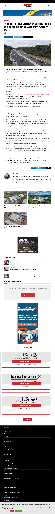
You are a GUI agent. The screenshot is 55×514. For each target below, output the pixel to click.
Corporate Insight (8, 443)
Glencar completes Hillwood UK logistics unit (14, 206)
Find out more (26, 369)
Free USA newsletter (8, 470)
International (7, 438)
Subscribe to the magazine (9, 463)
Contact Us (6, 460)
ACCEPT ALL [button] (18, 510)
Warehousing (7, 433)
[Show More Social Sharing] (34, 37)
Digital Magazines (7, 449)
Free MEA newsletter (8, 473)
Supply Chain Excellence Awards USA (12, 490)
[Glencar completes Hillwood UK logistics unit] (15, 197)
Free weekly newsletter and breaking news (13, 465)
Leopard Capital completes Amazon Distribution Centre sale (13, 227)
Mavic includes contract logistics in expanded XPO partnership (23, 269)
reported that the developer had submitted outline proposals (31, 94)
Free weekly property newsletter (11, 468)
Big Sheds (7, 20)
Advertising (6, 458)
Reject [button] (12, 510)
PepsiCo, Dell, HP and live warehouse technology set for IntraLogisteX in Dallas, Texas (29, 262)
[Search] (49, 5)
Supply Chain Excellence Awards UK (26, 408)
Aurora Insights (7, 441)
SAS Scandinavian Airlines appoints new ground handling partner (24, 276)
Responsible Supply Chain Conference (12, 497)
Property (6, 436)
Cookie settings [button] (5, 511)
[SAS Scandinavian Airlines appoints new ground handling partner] (6, 275)
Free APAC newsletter (9, 475)
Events (5, 446)
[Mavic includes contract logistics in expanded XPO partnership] (6, 269)
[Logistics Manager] (27, 5)
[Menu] (5, 5)
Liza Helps (10, 33)
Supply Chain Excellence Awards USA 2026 (26, 364)
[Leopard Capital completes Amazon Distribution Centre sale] (15, 218)
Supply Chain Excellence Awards (11, 487)
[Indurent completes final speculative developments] (39, 197)
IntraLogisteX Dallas (26, 386)
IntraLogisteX (7, 500)
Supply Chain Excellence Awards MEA (12, 492)
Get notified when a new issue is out (11, 478)
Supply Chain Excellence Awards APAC (12, 495)
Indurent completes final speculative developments (37, 206)
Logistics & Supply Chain (9, 431)
